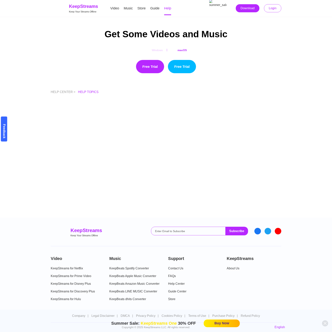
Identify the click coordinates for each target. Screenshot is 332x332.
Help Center (176, 283)
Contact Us (175, 268)
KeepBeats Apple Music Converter (132, 276)
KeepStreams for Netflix (67, 268)
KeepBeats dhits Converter (127, 299)
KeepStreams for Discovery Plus (73, 291)
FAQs (172, 276)
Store (141, 8)
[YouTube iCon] (278, 231)
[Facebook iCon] (257, 231)
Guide (154, 8)
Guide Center (177, 291)
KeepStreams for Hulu (66, 299)
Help (167, 8)
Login (272, 8)
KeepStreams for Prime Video (71, 276)
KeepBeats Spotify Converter (129, 268)
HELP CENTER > (63, 92)
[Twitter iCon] (268, 231)
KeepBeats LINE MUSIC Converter (133, 291)
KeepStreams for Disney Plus (71, 283)
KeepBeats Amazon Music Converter (134, 283)
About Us (233, 268)
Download (248, 8)
